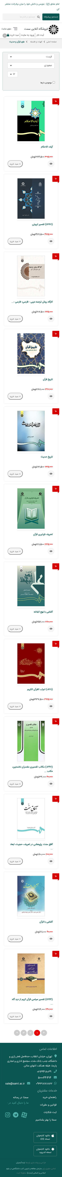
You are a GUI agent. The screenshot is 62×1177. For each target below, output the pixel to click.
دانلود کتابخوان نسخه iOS (43, 1137)
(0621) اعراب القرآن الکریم (40, 689)
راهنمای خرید (49, 1097)
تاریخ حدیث (47, 457)
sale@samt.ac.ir (15, 1084)
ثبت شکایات (50, 1112)
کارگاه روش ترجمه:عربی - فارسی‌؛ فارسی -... (32, 302)
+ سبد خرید (15, 164)
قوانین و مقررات (48, 1105)
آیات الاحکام (47, 147)
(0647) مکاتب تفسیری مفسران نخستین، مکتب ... (32, 769)
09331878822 (44, 1084)
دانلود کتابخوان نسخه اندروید (43, 1150)
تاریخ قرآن (48, 379)
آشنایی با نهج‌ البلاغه (43, 612)
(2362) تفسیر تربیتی (42, 224)
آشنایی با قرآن (46, 922)
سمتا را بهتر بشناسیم (46, 1120)
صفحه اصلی (51, 42)
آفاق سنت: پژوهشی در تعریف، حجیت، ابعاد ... (31, 846)
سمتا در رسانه (20, 1098)
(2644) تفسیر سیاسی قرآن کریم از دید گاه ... (32, 1001)
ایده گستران (20, 1162)
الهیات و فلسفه (36, 42)
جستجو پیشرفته (51, 17)
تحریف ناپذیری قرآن (43, 534)
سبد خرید (12, 35)
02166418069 (44, 1072)
